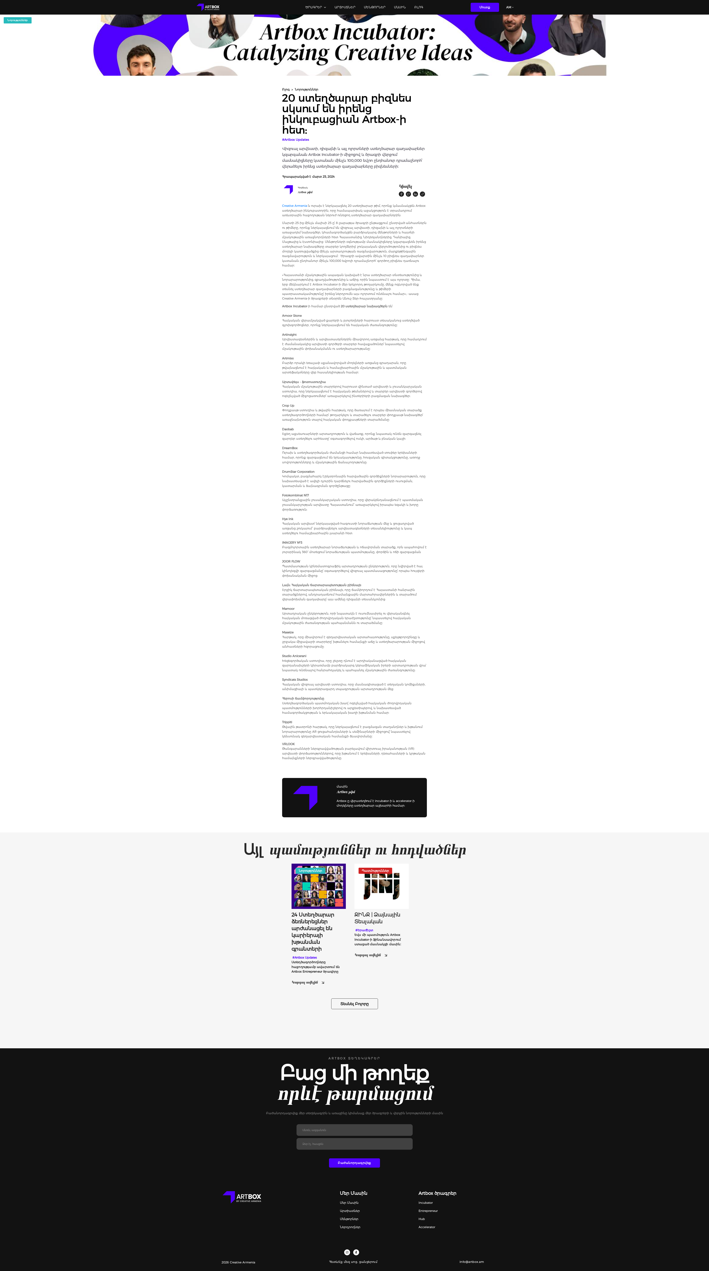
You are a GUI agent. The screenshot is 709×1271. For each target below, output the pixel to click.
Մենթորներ (375, 7)
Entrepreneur (428, 1211)
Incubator (426, 1203)
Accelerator (427, 1227)
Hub (422, 1219)
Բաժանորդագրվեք (354, 1163)
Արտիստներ (345, 7)
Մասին (400, 7)
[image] (319, 885)
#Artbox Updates (295, 139)
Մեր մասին (349, 1203)
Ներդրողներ (350, 1227)
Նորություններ (306, 89)
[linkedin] (415, 194)
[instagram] (347, 1252)
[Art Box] (208, 7)
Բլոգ (418, 7)
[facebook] (401, 194)
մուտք (484, 7)
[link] (422, 194)
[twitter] (408, 194)
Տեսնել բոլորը (354, 1004)
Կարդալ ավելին (305, 982)
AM (508, 7)
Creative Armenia (294, 206)
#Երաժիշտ (364, 930)
